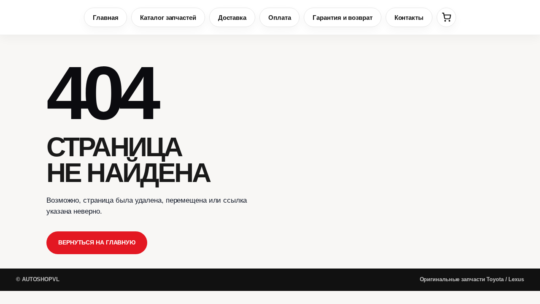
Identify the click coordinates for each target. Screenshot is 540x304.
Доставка (232, 17)
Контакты (409, 17)
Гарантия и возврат (342, 17)
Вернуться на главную (96, 242)
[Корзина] (446, 17)
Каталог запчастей (168, 17)
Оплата (279, 17)
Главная (105, 17)
